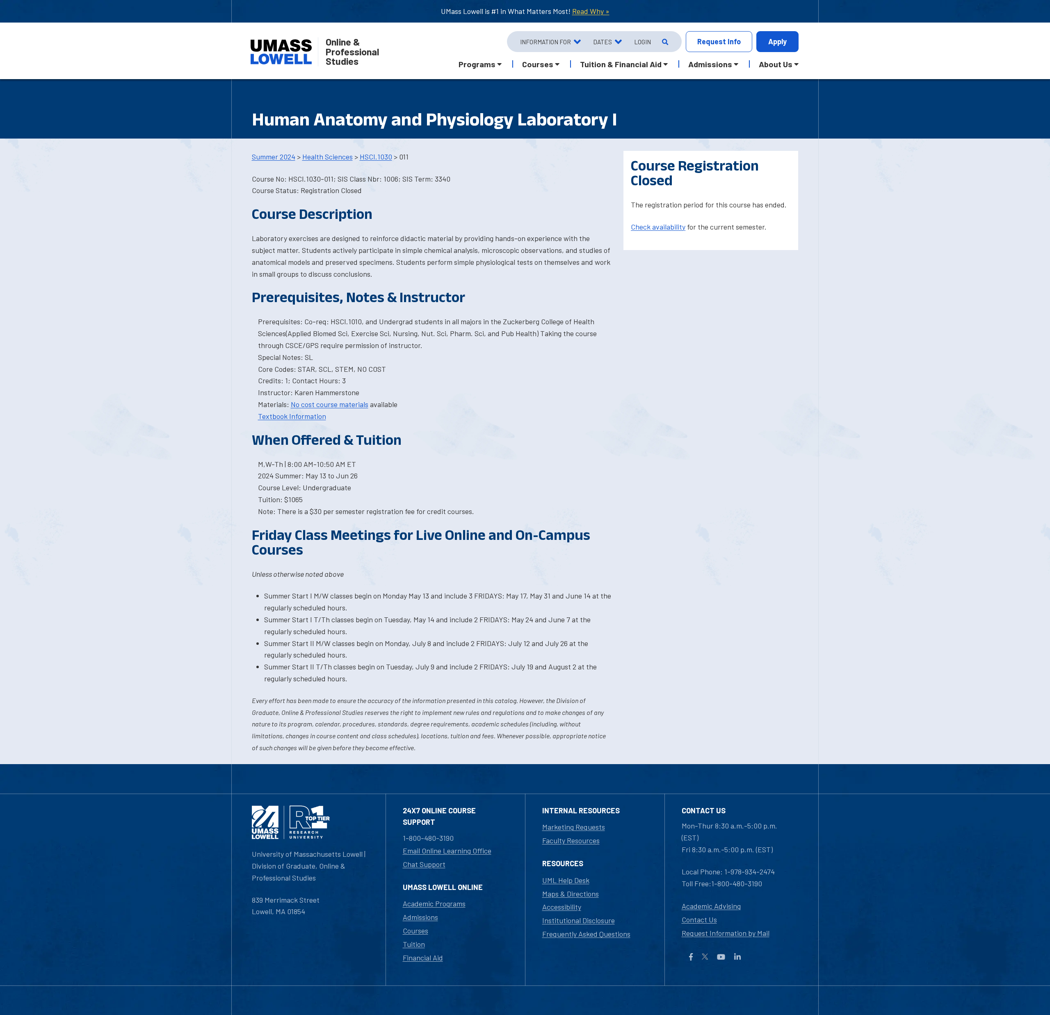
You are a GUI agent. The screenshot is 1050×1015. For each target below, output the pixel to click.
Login (642, 42)
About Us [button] (775, 64)
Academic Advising (711, 905)
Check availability (658, 226)
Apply (777, 41)
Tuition (414, 944)
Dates (602, 42)
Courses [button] (537, 64)
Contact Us (699, 919)
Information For (545, 42)
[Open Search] (664, 42)
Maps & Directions (570, 893)
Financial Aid (423, 957)
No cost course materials (329, 404)
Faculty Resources (571, 840)
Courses (415, 930)
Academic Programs (434, 903)
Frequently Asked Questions (586, 933)
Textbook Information (292, 416)
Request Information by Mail (725, 933)
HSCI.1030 (376, 156)
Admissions (420, 917)
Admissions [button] (710, 64)
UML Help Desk (565, 880)
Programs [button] (477, 64)
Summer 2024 (273, 156)
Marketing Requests (573, 826)
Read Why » (590, 11)
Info (719, 41)
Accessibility (561, 906)
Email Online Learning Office (447, 850)
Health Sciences (327, 156)
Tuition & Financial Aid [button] (621, 64)
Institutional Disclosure (578, 920)
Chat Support (424, 864)
